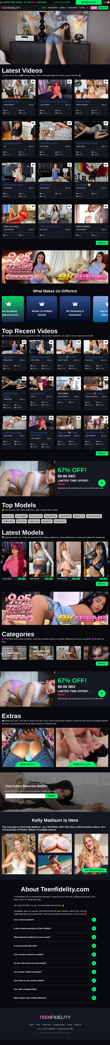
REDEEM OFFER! (88, 2)
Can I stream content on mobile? (29, 954)
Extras (82, 8)
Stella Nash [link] (80, 146)
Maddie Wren (8, 521)
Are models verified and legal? (28, 972)
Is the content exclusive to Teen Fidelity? (32, 928)
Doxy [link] (33, 396)
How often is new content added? (29, 980)
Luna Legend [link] (44, 105)
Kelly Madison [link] (9, 229)
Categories (72, 8)
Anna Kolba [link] (44, 146)
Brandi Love (8, 516)
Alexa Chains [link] (63, 360)
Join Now (103, 8)
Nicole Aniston (35, 516)
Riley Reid (22, 521)
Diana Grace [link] (44, 188)
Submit (51, 796)
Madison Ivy (79, 516)
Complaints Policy (59, 1024)
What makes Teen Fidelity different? (30, 998)
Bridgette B (47, 521)
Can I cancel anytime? (24, 920)
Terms (38, 1024)
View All (102, 243)
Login (94, 8)
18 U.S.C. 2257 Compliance (46, 1029)
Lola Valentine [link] (90, 436)
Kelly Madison (50, 516)
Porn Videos (53, 8)
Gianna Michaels (94, 516)
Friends (69, 1024)
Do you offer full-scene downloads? (30, 963)
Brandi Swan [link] (81, 188)
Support (31, 1024)
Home (44, 8)
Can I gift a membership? (25, 989)
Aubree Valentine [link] (64, 436)
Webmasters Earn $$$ (65, 1029)
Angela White (65, 516)
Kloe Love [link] (43, 229)
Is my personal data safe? (25, 946)
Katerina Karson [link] (91, 396)
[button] (108, 562)
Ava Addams (21, 516)
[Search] (87, 8)
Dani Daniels (60, 521)
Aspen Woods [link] (9, 105)
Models (63, 8)
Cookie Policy (46, 1024)
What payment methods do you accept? (32, 937)
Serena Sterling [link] (82, 105)
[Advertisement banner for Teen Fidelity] (55, 267)
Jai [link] (5, 146)
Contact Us (77, 1024)
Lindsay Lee (34, 521)
